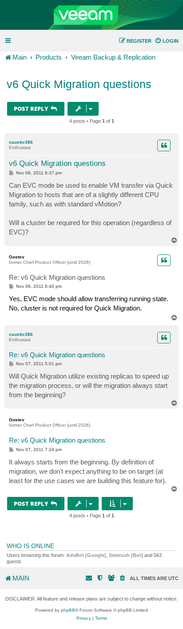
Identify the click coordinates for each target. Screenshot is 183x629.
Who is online (30, 545)
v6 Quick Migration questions (79, 84)
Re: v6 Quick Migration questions (57, 277)
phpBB (68, 610)
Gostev (16, 256)
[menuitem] (167, 41)
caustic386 (21, 142)
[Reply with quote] (164, 145)
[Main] (91, 15)
